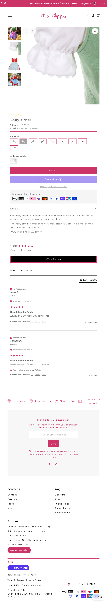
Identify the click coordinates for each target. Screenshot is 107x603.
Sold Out (53, 170)
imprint (12, 508)
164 (82, 141)
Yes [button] (32, 322)
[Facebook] (1, 3)
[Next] (33, 31)
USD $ (100, 3)
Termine (12, 499)
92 (24, 142)
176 (14, 148)
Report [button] (37, 322)
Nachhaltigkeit (63, 512)
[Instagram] (4, 3)
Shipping (14, 128)
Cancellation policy (17, 590)
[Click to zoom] (95, 31)
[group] (53, 246)
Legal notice (14, 585)
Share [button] (44, 322)
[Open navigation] (10, 15)
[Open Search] (88, 15)
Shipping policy (33, 580)
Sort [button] (12, 270)
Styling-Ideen (62, 508)
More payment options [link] (53, 186)
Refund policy (14, 575)
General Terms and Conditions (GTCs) (29, 526)
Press (11, 503)
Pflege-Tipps (62, 503)
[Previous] (26, 31)
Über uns (60, 494)
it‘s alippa (34, 593)
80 (15, 142)
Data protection (17, 535)
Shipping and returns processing (26, 531)
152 (73, 142)
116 (43, 142)
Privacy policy (30, 575)
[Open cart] (98, 15)
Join (53, 443)
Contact (12, 494)
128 (53, 142)
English (85, 3)
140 (63, 142)
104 (34, 142)
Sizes (57, 499)
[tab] (88, 281)
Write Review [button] (53, 259)
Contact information (32, 585)
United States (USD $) (83, 584)
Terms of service (16, 580)
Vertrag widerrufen (19, 550)
